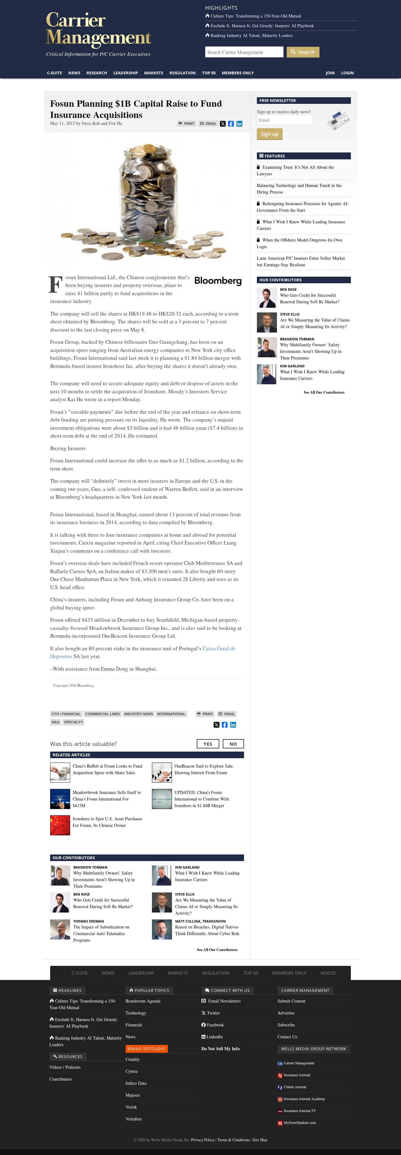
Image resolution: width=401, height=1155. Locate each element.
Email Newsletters (224, 1001)
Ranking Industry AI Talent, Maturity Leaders (252, 35)
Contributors (60, 1079)
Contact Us (287, 1037)
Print (189, 123)
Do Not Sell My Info (220, 1048)
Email (210, 123)
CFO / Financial (66, 714)
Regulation (182, 73)
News (74, 73)
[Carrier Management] (119, 30)
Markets (153, 73)
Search (306, 52)
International (171, 714)
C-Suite (54, 73)
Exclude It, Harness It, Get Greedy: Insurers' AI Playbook (262, 26)
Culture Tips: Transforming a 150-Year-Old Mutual (256, 16)
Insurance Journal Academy (304, 1098)
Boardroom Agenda (143, 1001)
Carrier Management (299, 1062)
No (233, 744)
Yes (208, 744)
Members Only (238, 73)
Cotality (133, 1059)
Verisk (131, 1107)
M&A (56, 722)
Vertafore (134, 1119)
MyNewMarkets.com (300, 1122)
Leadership (125, 73)
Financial (134, 1025)
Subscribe (286, 1025)
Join (330, 73)
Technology (136, 1013)
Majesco (133, 1095)
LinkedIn (214, 1037)
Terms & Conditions (233, 1139)
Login (347, 73)
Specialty (73, 722)
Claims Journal (295, 1086)
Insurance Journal (297, 1074)
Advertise (286, 1013)
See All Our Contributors (217, 949)
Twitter (213, 1013)
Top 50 (209, 73)
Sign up (270, 133)
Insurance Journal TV (300, 1110)
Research (96, 73)
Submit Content (291, 1001)
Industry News (138, 714)
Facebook (215, 1025)
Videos (328, 973)
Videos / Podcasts (65, 1067)
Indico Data (136, 1083)
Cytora (132, 1071)
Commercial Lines (102, 714)
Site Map (260, 1139)
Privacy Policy (203, 1139)
